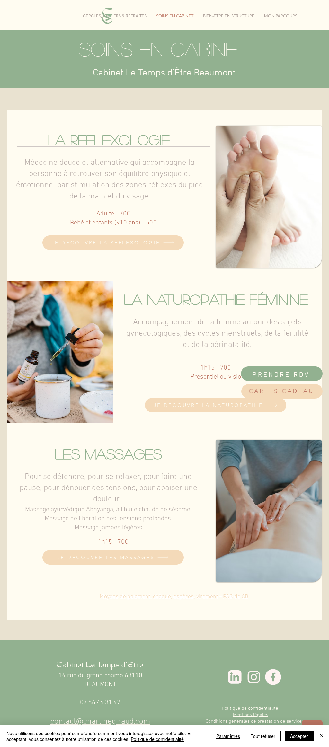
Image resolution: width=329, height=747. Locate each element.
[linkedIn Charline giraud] (235, 677)
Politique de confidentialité (250, 708)
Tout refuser (263, 736)
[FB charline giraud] (273, 677)
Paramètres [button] (228, 736)
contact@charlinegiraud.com (100, 721)
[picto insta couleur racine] (254, 677)
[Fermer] (321, 736)
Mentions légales (250, 715)
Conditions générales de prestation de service (254, 721)
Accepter (299, 736)
